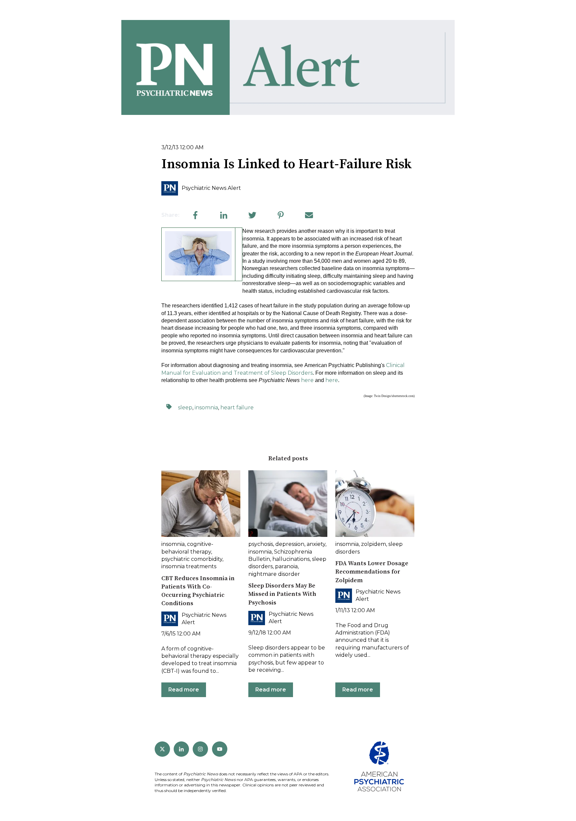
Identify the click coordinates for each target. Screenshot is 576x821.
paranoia (286, 566)
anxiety (316, 544)
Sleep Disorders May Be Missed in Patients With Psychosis (282, 594)
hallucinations (291, 559)
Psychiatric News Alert (211, 188)
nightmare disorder (274, 574)
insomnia (206, 407)
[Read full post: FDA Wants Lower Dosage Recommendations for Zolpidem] (374, 503)
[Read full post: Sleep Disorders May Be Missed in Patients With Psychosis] (287, 503)
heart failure (237, 407)
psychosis (260, 544)
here (307, 380)
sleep (185, 407)
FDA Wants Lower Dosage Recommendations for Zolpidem (371, 572)
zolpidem (373, 544)
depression (289, 544)
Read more (183, 689)
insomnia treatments (188, 566)
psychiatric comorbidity (191, 559)
